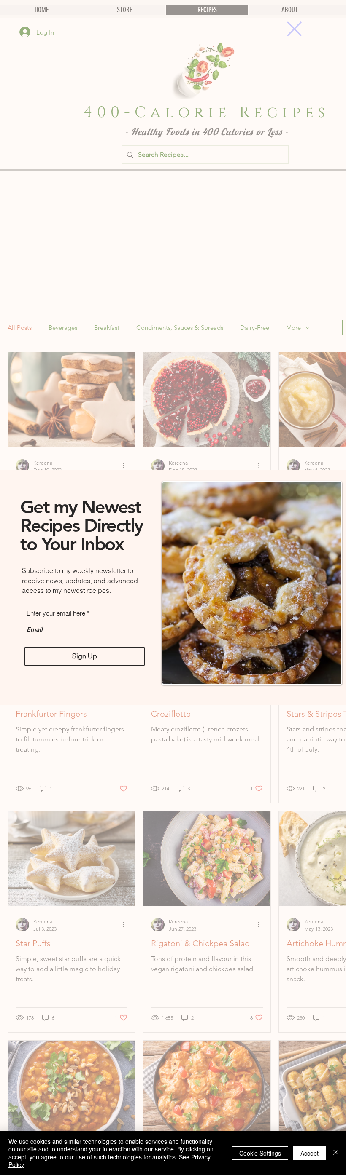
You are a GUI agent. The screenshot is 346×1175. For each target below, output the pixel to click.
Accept (309, 1153)
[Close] (336, 1153)
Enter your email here (56, 613)
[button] (294, 29)
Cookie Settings (260, 1153)
